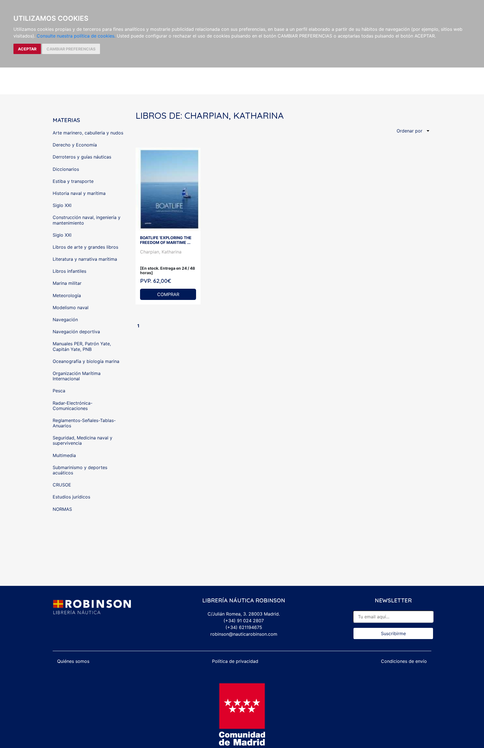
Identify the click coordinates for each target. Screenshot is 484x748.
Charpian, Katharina (161, 252)
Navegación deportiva (76, 331)
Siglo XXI (62, 205)
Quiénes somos (73, 661)
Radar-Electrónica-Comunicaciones (72, 405)
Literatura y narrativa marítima (85, 259)
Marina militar (67, 283)
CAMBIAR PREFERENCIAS (71, 48)
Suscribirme (393, 633)
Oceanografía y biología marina (86, 361)
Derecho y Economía (75, 145)
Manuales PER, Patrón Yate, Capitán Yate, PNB (82, 346)
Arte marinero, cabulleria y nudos (88, 133)
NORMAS (62, 509)
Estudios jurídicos (71, 497)
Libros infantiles (69, 271)
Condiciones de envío (404, 661)
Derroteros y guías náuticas (82, 157)
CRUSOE (62, 485)
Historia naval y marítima (79, 193)
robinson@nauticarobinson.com (243, 634)
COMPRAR (168, 294)
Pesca (59, 390)
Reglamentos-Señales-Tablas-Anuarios (84, 423)
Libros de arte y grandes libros (85, 247)
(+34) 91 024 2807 (244, 620)
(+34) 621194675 (243, 627)
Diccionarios (66, 169)
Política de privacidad (235, 661)
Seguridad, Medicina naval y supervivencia (82, 440)
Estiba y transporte (73, 181)
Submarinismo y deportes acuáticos (80, 470)
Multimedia (64, 455)
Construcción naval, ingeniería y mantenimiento (86, 220)
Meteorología (67, 295)
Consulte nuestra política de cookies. (76, 36)
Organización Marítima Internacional (77, 375)
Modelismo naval (71, 307)
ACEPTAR (27, 48)
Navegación (65, 319)
